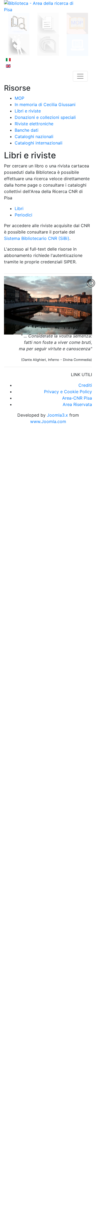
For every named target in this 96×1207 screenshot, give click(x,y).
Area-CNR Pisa (77, 398)
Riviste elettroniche (34, 123)
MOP (19, 98)
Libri (19, 208)
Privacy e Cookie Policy (68, 391)
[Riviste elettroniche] (77, 44)
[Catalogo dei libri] (18, 23)
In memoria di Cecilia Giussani (45, 104)
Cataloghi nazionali (34, 136)
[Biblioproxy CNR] (48, 44)
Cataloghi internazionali (38, 143)
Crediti (85, 385)
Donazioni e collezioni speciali (45, 117)
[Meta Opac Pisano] (77, 23)
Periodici (23, 215)
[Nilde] (18, 44)
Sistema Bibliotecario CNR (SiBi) (36, 238)
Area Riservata (77, 404)
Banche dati (26, 130)
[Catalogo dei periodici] (48, 23)
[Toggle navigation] (80, 76)
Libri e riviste (28, 111)
